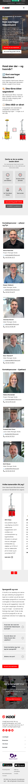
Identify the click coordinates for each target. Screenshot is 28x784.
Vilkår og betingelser (17, 770)
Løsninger (5, 737)
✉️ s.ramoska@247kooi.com (11, 255)
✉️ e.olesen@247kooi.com (11, 468)
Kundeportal (19, 3)
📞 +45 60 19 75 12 (8, 436)
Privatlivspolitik (6, 769)
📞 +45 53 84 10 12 (9, 257)
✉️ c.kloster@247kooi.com (11, 324)
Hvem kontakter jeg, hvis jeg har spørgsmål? (12, 648)
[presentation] (12, 572)
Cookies (16, 773)
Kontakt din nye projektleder (11, 47)
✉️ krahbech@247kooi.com (11, 289)
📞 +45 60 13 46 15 (9, 292)
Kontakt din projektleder (10, 666)
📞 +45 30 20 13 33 (9, 471)
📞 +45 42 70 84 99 (9, 326)
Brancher (5, 740)
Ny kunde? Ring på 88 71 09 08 (12, 51)
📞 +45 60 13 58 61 (8, 362)
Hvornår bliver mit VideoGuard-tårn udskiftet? (10, 638)
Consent (4, 775)
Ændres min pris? (9, 656)
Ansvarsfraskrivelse (7, 773)
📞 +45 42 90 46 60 (9, 402)
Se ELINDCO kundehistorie (14, 206)
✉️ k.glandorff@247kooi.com (11, 360)
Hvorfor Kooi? (11, 3)
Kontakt (4, 747)
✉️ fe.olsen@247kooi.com (11, 434)
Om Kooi (5, 744)
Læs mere (7, 557)
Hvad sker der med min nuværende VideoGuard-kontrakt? (12, 627)
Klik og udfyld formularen (13, 699)
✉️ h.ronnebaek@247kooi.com (12, 399)
